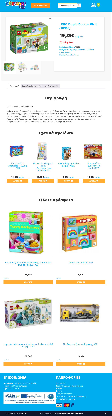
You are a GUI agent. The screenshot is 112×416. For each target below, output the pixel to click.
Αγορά (16, 181)
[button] (50, 18)
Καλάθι (59, 388)
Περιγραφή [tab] (14, 86)
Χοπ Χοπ (23, 413)
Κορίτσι (68, 52)
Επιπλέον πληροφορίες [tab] (31, 86)
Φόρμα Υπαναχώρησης (65, 399)
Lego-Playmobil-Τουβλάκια (83, 49)
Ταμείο (59, 391)
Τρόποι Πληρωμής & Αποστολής (69, 386)
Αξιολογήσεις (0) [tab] (51, 86)
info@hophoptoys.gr (18, 386)
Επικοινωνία (61, 383)
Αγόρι (61, 52)
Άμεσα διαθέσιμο (72, 55)
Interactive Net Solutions (71, 413)
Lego (71, 49)
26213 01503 (14, 388)
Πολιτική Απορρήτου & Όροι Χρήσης (71, 396)
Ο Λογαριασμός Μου (64, 394)
